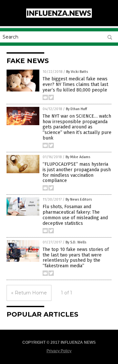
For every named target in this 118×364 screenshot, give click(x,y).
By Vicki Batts (77, 72)
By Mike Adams (78, 157)
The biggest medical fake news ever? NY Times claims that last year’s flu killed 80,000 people (75, 84)
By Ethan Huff (76, 109)
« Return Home (29, 293)
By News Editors (79, 199)
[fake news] (59, 16)
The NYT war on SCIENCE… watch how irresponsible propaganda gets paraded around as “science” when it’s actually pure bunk (77, 127)
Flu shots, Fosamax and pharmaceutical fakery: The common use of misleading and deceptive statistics (75, 215)
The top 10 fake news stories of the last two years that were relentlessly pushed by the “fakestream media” (76, 258)
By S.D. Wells (76, 242)
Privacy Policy (59, 351)
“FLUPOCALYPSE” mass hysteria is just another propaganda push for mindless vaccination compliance (77, 172)
